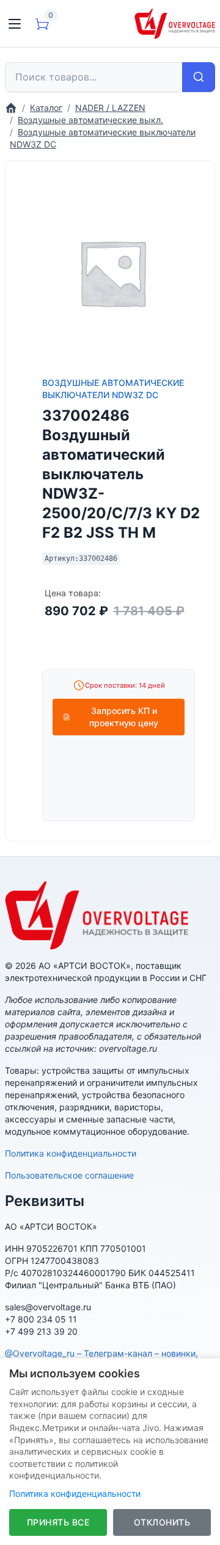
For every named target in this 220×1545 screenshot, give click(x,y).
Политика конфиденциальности (70, 1153)
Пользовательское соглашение (69, 1175)
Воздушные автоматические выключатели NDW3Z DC (113, 388)
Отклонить (162, 1522)
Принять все (58, 1522)
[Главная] (11, 107)
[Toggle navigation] (14, 24)
